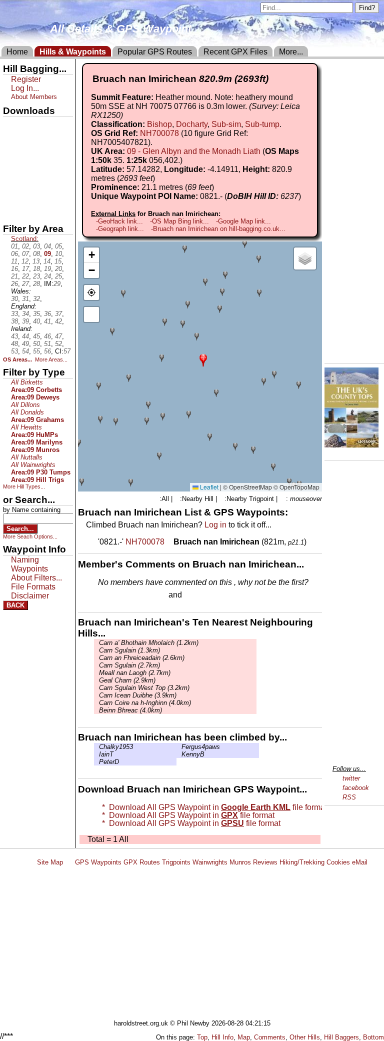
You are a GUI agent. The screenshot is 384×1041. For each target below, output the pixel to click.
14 (47, 261)
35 (36, 314)
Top (202, 1037)
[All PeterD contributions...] (96, 762)
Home (17, 52)
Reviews (265, 862)
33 (14, 314)
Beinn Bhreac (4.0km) (130, 710)
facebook (355, 788)
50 (36, 344)
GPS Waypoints (98, 862)
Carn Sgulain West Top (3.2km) (144, 688)
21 (14, 276)
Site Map (50, 862)
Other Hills (305, 1037)
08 (36, 254)
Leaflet (208, 486)
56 (47, 351)
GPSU (14, 160)
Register (26, 79)
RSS (349, 797)
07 (25, 254)
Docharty (192, 124)
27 (25, 284)
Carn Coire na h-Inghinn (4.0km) (145, 702)
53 (14, 351)
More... (291, 52)
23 (36, 276)
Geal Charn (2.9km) (127, 680)
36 (47, 314)
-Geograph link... (120, 228)
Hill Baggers (341, 1037)
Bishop (159, 124)
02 (25, 246)
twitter (351, 778)
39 (25, 321)
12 (25, 261)
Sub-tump (262, 124)
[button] (203, 359)
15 (58, 261)
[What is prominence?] (218, 187)
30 (14, 298)
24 (47, 276)
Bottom (373, 1037)
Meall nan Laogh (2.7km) (134, 672)
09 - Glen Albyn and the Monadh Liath (193, 151)
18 (36, 268)
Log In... (204, 596)
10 (58, 254)
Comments (270, 1037)
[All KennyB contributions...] (179, 754)
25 (58, 276)
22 (25, 276)
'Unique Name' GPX (35, 142)
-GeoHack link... (119, 221)
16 (14, 268)
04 (47, 246)
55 (36, 351)
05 (58, 246)
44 (25, 336)
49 (25, 344)
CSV (12, 210)
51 (47, 344)
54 (25, 351)
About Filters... (36, 578)
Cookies (338, 862)
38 (14, 321)
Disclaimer (30, 596)
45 (36, 336)
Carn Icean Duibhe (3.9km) (137, 695)
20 (58, 268)
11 (14, 261)
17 (25, 268)
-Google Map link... (243, 221)
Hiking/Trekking (302, 862)
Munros (240, 862)
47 (58, 336)
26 (14, 284)
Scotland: (24, 238)
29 (57, 284)
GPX (12, 126)
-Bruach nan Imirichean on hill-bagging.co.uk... (218, 228)
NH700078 (159, 133)
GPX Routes (142, 862)
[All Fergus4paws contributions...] (179, 746)
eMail (360, 862)
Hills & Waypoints (73, 52)
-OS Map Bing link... (179, 221)
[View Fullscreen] (91, 314)
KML (12, 176)
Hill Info (223, 1037)
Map (244, 1037)
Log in (215, 524)
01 (14, 246)
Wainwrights (210, 862)
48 (14, 344)
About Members (34, 96)
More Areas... (51, 359)
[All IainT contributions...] (96, 754)
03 (36, 246)
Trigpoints (176, 862)
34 (25, 314)
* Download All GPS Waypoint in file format (212, 807)
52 (58, 344)
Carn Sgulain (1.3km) (129, 650)
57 (67, 351)
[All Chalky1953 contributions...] (96, 746)
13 (36, 261)
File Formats (33, 586)
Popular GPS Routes (155, 52)
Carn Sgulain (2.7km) (129, 665)
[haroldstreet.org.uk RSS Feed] (69, 862)
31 (25, 298)
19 (47, 268)
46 (47, 336)
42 (58, 321)
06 (14, 254)
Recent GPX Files (236, 52)
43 (14, 336)
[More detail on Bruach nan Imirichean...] (170, 542)
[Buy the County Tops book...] (351, 444)
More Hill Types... (24, 487)
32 (36, 298)
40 (36, 321)
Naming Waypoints (29, 564)
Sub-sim (226, 124)
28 (36, 284)
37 (58, 314)
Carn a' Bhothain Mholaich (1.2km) (148, 642)
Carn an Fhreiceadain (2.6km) (141, 658)
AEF (12, 194)
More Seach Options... (30, 537)
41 (47, 321)
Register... (122, 596)
